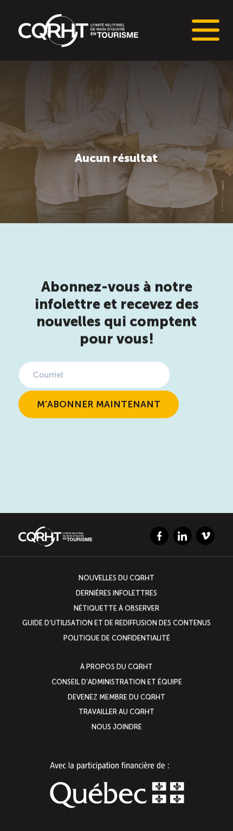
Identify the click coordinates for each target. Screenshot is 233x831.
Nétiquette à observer (116, 608)
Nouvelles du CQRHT (116, 578)
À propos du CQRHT (116, 667)
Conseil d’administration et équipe (116, 682)
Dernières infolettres (116, 593)
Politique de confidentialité (116, 638)
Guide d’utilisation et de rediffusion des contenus (116, 623)
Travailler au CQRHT (116, 711)
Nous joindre (117, 727)
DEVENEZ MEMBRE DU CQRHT (116, 696)
